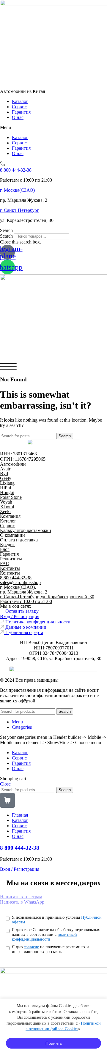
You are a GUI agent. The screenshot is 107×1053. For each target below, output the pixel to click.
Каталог (20, 101)
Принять (53, 1043)
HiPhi (5, 487)
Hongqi (7, 492)
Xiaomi (7, 506)
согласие (31, 947)
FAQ (5, 563)
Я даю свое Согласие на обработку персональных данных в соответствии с (56, 934)
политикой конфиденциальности (44, 936)
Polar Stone (11, 497)
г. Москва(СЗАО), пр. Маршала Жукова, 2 (23, 589)
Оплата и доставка (19, 539)
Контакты (10, 568)
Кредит (7, 544)
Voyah (6, 501)
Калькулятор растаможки (25, 530)
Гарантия (21, 112)
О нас (17, 117)
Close (5, 783)
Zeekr (5, 511)
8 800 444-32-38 (16, 169)
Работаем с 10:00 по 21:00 (26, 601)
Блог (5, 549)
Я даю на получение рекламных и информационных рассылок (50, 949)
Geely (5, 478)
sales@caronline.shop (20, 582)
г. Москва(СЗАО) (17, 190)
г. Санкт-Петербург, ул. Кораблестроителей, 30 (47, 596)
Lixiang (7, 483)
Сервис (19, 106)
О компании (12, 535)
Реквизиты (11, 558)
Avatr (5, 468)
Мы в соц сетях (15, 606)
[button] (53, 127)
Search (6, 235)
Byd (4, 473)
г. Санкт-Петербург (19, 210)
